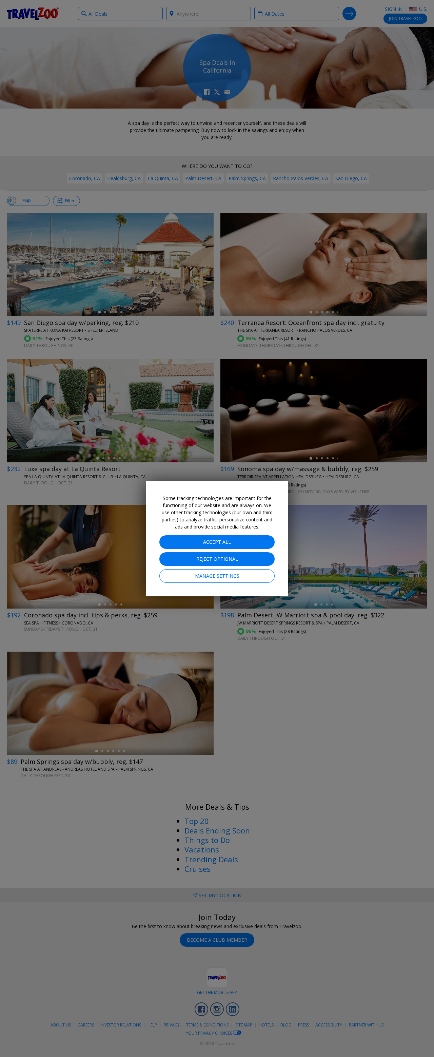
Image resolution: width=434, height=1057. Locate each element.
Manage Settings (217, 576)
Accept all (217, 542)
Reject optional (217, 559)
